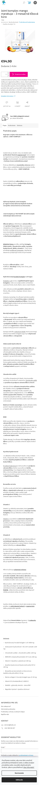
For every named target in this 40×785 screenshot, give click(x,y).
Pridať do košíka (20, 74)
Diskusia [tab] (19, 125)
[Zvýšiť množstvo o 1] (9, 73)
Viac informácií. (28, 767)
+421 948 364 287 (9, 728)
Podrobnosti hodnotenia (27, 22)
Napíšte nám (5, 714)
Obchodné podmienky (8, 709)
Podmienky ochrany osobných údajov (13, 712)
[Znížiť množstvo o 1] (9, 75)
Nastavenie (19, 773)
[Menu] (35, 3)
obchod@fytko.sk (10, 725)
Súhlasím (19, 780)
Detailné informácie (7, 96)
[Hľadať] (24, 3)
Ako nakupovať (6, 706)
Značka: (9, 24)
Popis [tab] (5, 125)
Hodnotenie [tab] (11, 125)
